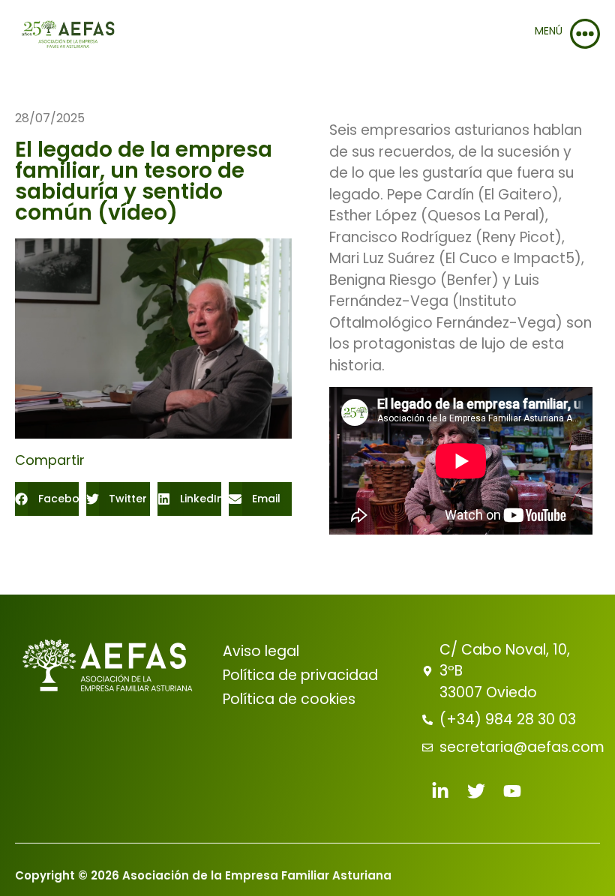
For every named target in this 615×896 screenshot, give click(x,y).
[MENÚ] (585, 34)
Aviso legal (261, 651)
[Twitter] (476, 791)
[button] (47, 499)
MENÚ (548, 30)
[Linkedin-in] (440, 791)
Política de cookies (289, 699)
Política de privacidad (300, 675)
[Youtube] (512, 791)
